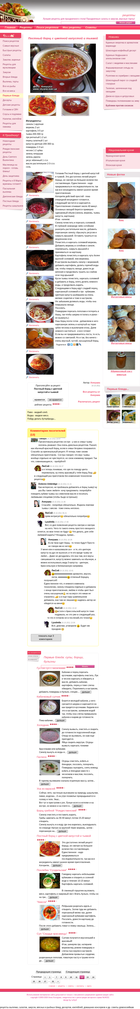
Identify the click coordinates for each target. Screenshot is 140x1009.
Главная (10, 27)
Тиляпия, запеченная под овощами (119, 90)
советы (71, 986)
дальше (86, 692)
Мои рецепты (72, 27)
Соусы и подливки (12, 114)
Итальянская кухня (115, 160)
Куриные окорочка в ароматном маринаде (122, 44)
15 (34, 981)
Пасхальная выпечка (9, 190)
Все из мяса (9, 91)
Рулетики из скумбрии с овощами (123, 76)
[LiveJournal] (80, 344)
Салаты (7, 55)
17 (45, 981)
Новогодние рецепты (9, 142)
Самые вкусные (11, 46)
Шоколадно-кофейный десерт (121, 50)
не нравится (55, 400)
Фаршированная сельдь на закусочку (119, 69)
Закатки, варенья (11, 60)
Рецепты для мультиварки (9, 66)
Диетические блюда (13, 196)
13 (88, 977)
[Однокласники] (74, 344)
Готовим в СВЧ (10, 109)
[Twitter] (71, 344)
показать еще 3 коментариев (46, 637)
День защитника (11, 176)
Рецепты (26, 27)
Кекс (121, 220)
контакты (80, 986)
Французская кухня (115, 156)
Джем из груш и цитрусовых (120, 96)
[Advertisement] (119, 127)
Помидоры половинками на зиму (122, 101)
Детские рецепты (11, 105)
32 (53, 981)
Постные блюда (11, 201)
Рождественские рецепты (11, 150)
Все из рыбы (9, 86)
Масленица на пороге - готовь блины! (10, 168)
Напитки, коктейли (12, 119)
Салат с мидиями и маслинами (121, 63)
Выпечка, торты (11, 81)
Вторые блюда (10, 77)
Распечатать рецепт (89, 402)
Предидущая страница (48, 972)
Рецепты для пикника (9, 125)
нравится (39, 399)
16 (39, 981)
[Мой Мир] (77, 344)
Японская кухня (114, 165)
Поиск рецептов (47, 27)
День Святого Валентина (10, 158)
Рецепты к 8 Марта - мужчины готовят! (13, 182)
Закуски (7, 72)
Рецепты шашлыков (13, 206)
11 (76, 977)
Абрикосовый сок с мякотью (121, 373)
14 (93, 977)
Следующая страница (78, 972)
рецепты (61, 986)
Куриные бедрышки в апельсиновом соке (117, 57)
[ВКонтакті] (68, 344)
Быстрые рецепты (12, 50)
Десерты (7, 100)
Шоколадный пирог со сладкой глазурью (121, 82)
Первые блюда (11, 95)
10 (71, 977)
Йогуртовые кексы (121, 297)
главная (52, 986)
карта (89, 986)
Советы (90, 27)
